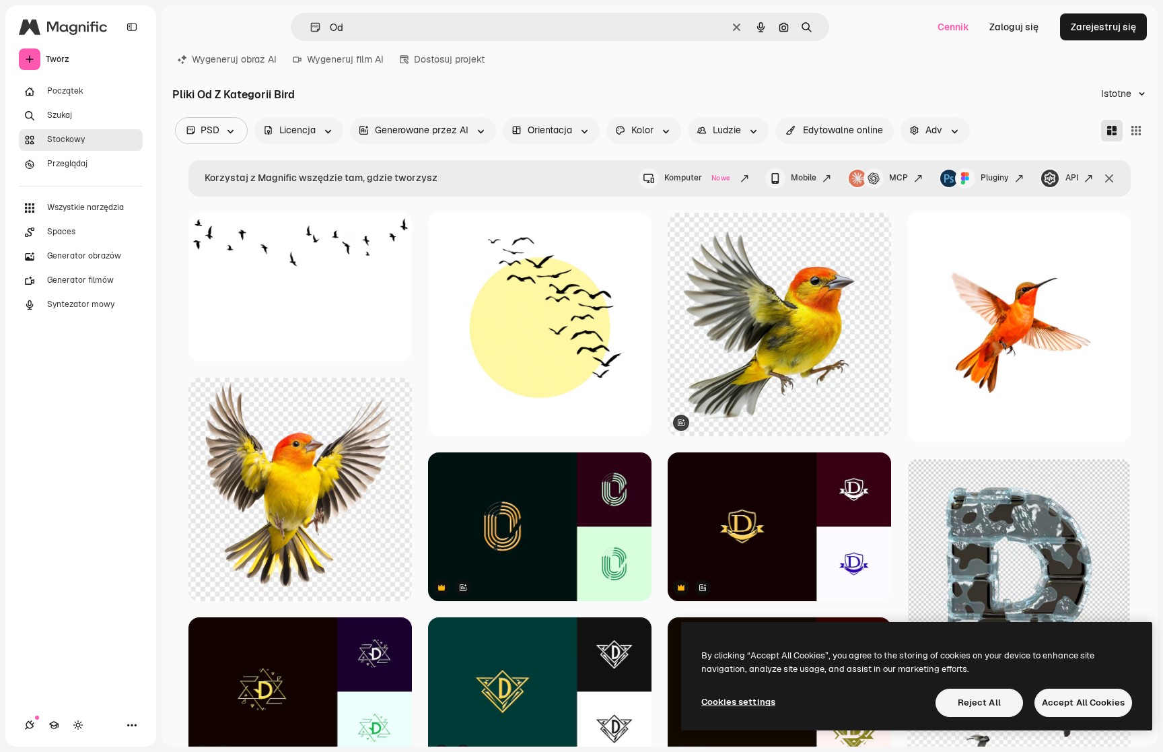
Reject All (979, 702)
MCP (898, 177)
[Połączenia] (29, 725)
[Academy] (54, 725)
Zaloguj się (1013, 27)
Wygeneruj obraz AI (234, 59)
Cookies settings (738, 702)
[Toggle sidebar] (132, 27)
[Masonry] (1112, 130)
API (1071, 177)
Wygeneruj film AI (345, 59)
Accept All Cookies (1083, 702)
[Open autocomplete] (309, 27)
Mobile (803, 177)
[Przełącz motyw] (78, 725)
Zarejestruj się (1103, 27)
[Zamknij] (1109, 178)
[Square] (1136, 130)
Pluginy (995, 177)
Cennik (953, 27)
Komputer (697, 177)
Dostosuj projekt (449, 59)
